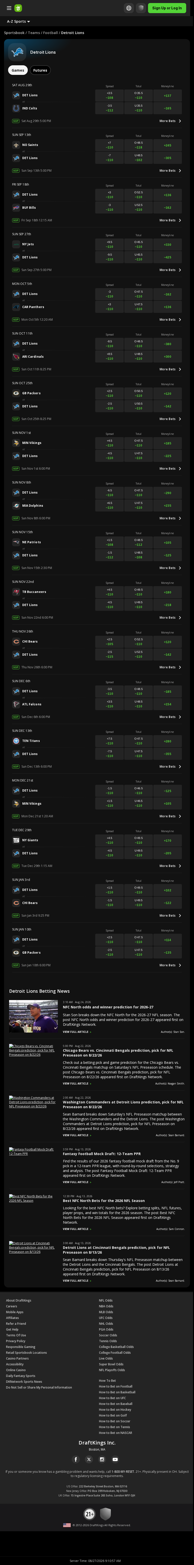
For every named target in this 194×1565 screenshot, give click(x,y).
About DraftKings (18, 1300)
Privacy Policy (15, 1341)
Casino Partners (17, 1358)
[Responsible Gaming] (141, 8)
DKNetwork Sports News (24, 1381)
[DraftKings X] (89, 1459)
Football (50, 32)
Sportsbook (14, 32)
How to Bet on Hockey (115, 1409)
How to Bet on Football (115, 1386)
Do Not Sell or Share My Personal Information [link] (39, 1387)
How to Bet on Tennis (114, 1427)
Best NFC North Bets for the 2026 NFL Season (104, 1200)
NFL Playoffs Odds (112, 1370)
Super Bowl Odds (111, 1364)
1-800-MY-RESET (123, 1471)
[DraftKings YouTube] (115, 1459)
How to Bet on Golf (113, 1415)
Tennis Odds (108, 1341)
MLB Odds (106, 1312)
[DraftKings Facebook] (76, 1459)
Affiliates (12, 1318)
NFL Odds (106, 1300)
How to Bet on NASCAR (115, 1433)
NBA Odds (106, 1306)
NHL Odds (106, 1323)
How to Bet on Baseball (115, 1404)
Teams (34, 32)
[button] (22, 21)
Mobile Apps (14, 1312)
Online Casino (16, 1370)
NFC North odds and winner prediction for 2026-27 (108, 1007)
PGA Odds (106, 1329)
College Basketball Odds (116, 1347)
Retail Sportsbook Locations (26, 1352)
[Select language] (129, 8)
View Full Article (75, 1032)
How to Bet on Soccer (114, 1421)
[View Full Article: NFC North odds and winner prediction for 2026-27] (33, 1031)
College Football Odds (115, 1352)
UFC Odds (106, 1318)
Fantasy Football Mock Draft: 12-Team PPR (102, 1153)
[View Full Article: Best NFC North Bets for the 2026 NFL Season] (33, 1200)
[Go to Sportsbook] (18, 8)
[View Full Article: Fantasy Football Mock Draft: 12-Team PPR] (33, 1154)
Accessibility (14, 1364)
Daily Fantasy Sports (20, 1376)
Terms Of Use (16, 1335)
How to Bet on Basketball (117, 1392)
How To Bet (107, 1380)
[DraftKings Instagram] (102, 1459)
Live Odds (106, 1358)
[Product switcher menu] (9, 8)
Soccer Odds (108, 1335)
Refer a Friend (16, 1323)
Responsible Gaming (20, 1347)
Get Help (12, 1329)
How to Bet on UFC (112, 1398)
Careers (11, 1306)
